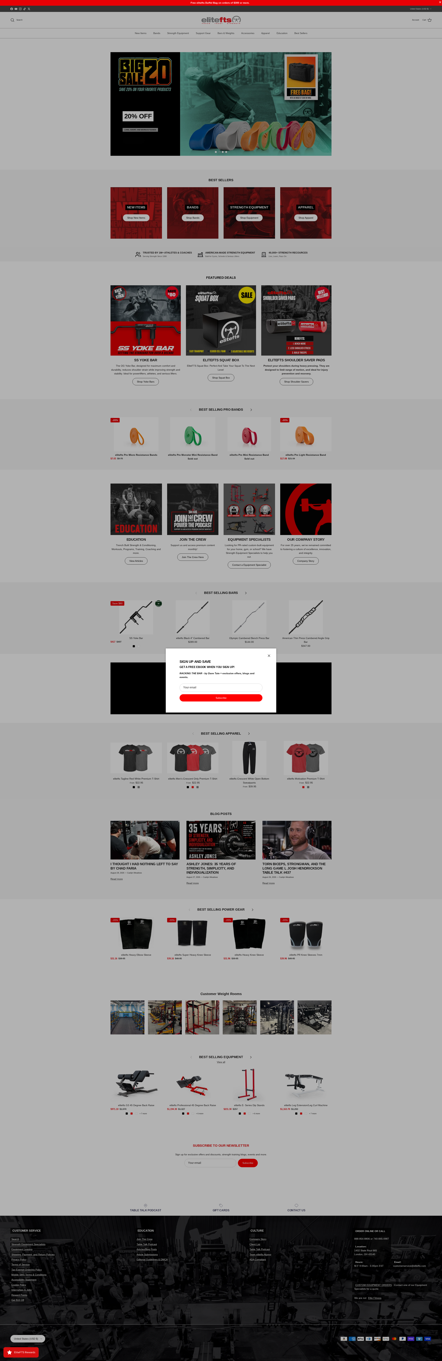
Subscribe (221, 697)
